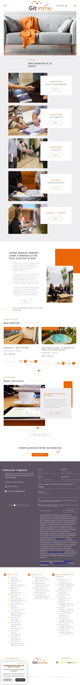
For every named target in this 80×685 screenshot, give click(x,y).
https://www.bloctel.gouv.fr (56, 552)
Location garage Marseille (16, 619)
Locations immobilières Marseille (42, 591)
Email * (41, 476)
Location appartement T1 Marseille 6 (66, 633)
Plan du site (45, 676)
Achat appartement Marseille (18, 585)
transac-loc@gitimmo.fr (16, 491)
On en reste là (20, 663)
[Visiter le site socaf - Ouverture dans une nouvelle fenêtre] (63, 662)
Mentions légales (53, 676)
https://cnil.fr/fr (60, 539)
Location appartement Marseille (18, 613)
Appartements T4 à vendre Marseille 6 (67, 587)
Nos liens (72, 676)
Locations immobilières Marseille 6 (42, 596)
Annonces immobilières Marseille (42, 579)
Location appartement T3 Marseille (66, 626)
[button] (39, 370)
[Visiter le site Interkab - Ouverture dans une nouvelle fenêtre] (71, 662)
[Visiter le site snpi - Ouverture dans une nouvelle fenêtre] (57, 662)
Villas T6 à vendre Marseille (65, 615)
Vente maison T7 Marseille (65, 598)
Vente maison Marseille (16, 579)
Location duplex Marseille (16, 638)
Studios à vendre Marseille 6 (65, 581)
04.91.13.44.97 (13, 486)
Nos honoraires (61, 676)
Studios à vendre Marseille (64, 592)
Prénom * (64, 469)
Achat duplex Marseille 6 (17, 608)
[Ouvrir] (5, 5)
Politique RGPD (56, 677)
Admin (67, 676)
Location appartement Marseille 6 (18, 643)
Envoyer (70, 510)
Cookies (62, 677)
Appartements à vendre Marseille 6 (18, 602)
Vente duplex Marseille (16, 591)
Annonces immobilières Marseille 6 (42, 585)
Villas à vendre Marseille (16, 596)
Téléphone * (65, 476)
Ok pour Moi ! (20, 680)
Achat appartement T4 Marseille (66, 609)
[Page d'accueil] (40, 6)
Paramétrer (7, 680)
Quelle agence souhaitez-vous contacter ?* (56, 484)
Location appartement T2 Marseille (66, 621)
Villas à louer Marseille (16, 632)
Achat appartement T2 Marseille (66, 604)
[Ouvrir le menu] (75, 5)
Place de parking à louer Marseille (16, 625)
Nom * (40, 469)
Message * (42, 491)
